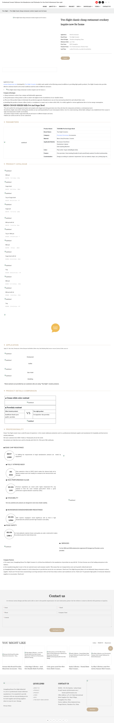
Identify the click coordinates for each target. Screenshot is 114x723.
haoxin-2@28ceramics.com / (71, 690)
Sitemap (19, 701)
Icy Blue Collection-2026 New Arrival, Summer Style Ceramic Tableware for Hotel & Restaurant (100, 668)
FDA (40, 440)
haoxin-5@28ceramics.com (67, 692)
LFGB (45, 440)
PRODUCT (100, 642)
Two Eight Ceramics (30, 84)
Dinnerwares (108, 642)
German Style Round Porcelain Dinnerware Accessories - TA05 (12, 668)
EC (37, 440)
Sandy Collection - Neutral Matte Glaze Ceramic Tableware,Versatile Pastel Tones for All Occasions (79, 668)
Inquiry (65, 58)
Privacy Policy (7, 706)
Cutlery (94, 642)
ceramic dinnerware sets (10, 84)
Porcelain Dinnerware (63, 135)
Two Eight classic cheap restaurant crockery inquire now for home (28, 11)
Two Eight (5, 11)
